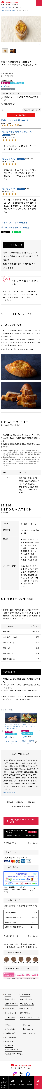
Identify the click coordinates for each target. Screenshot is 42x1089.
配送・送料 (12, 1084)
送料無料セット (26, 1013)
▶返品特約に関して (11, 792)
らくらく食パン (26, 1008)
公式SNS (27, 806)
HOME (3, 8)
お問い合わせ (16, 806)
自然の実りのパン (11, 10)
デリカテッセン (11, 1008)
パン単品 (9, 8)
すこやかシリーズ (27, 1004)
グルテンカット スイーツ (29, 1017)
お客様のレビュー (11, 1033)
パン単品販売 (10, 1017)
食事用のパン (10, 999)
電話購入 (29, 1084)
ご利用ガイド (20, 802)
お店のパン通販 (26, 999)
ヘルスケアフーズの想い (14, 1054)
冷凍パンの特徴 (29, 1033)
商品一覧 (8, 994)
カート (38, 1084)
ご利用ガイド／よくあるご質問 (4, 1084)
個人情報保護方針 (11, 1037)
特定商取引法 (28, 1029)
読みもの (26, 1025)
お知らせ (8, 1025)
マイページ (21, 1084)
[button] (3, 731)
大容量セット (25, 994)
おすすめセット (11, 1013)
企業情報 (10, 802)
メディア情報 (10, 1029)
